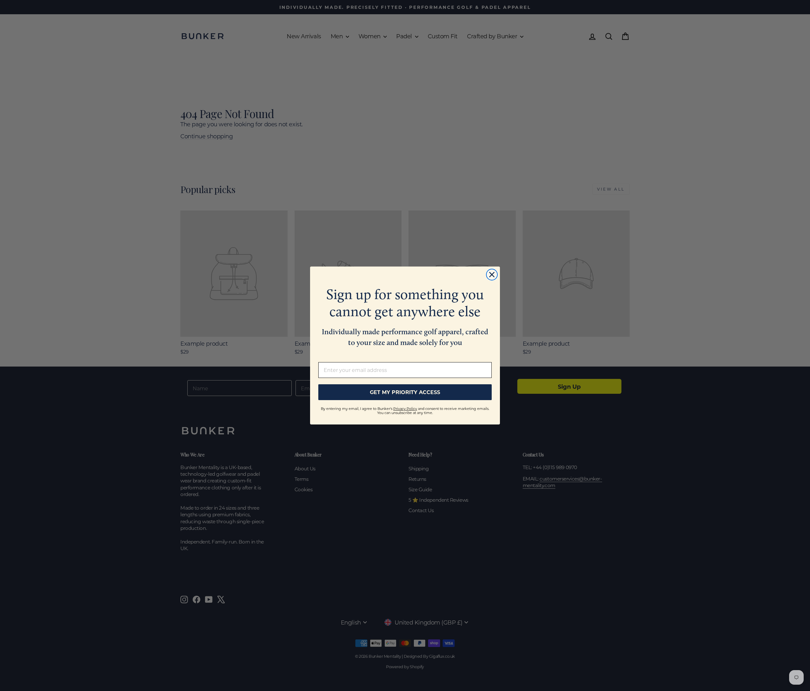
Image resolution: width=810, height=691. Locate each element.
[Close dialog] (491, 274)
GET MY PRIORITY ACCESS (405, 392)
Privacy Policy (405, 408)
